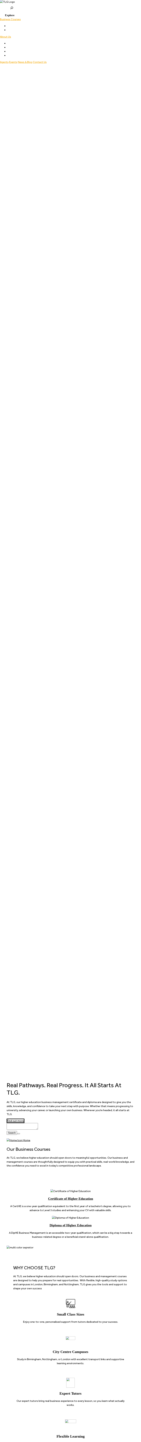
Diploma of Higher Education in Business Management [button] (39, 30)
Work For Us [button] (14, 55)
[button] (7, 15)
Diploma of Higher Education (71, 1225)
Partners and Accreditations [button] (24, 47)
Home (26, 1140)
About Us (5, 36)
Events (13, 62)
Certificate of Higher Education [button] (26, 26)
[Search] (18, 1133)
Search (12, 1132)
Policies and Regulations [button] (21, 51)
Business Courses (10, 19)
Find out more (15, 1120)
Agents (4, 62)
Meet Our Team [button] (16, 43)
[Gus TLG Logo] (70, 2)
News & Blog (25, 62)
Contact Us (40, 62)
